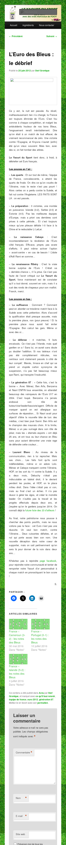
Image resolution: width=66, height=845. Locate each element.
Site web (20, 834)
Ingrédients (28, 25)
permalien (42, 702)
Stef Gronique (42, 70)
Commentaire (24, 752)
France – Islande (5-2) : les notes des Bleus (17, 671)
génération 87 (46, 699)
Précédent (16, 36)
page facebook (48, 560)
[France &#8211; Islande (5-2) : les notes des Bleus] (18, 659)
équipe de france (17, 699)
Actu (41, 692)
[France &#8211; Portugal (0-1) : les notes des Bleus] (40, 624)
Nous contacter (46, 25)
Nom (21, 798)
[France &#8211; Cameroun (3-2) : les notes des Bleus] (18, 624)
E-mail (21, 816)
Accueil (13, 25)
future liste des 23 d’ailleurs (39, 510)
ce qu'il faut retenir (45, 696)
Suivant (51, 36)
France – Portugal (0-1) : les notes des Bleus (40, 636)
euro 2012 (32, 699)
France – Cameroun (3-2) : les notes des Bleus (17, 636)
